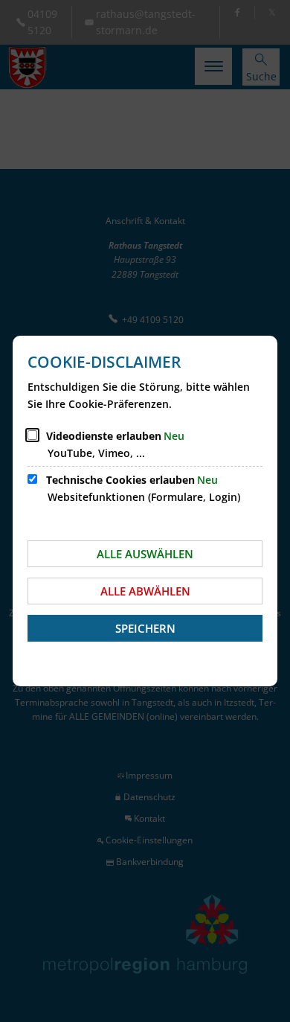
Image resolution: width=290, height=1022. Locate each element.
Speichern (145, 628)
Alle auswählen (145, 553)
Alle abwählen (145, 591)
